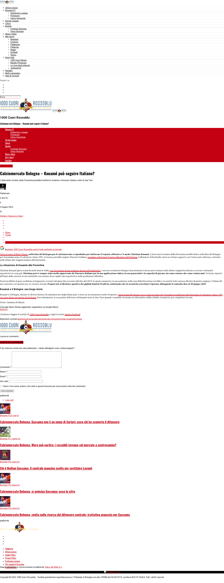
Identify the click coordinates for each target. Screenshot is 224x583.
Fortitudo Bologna (18, 29)
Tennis (13, 55)
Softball (14, 52)
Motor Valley (11, 34)
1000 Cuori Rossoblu (39, 314)
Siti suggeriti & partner (14, 564)
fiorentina (78, 319)
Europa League (12, 21)
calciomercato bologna (48, 319)
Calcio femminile (18, 18)
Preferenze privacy (12, 561)
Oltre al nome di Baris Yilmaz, (14, 254)
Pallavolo (14, 47)
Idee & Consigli (12, 76)
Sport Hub (9, 57)
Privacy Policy (10, 558)
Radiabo (9, 70)
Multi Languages (12, 73)
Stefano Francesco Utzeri (11, 216)
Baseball (14, 39)
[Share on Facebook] (114, 220)
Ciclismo (14, 42)
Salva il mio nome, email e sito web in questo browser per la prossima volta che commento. (44, 386)
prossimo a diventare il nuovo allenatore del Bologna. (113, 257)
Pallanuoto (15, 44)
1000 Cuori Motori (18, 60)
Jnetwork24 (15, 68)
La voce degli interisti (20, 65)
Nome (3, 371)
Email (3, 376)
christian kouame (66, 319)
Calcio (8, 23)
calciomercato (31, 319)
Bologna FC (10, 10)
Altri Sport (9, 36)
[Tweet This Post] (114, 223)
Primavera (15, 16)
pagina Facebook (72, 314)
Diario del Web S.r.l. (53, 567)
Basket (8, 26)
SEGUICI (4, 309)
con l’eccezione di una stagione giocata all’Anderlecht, (75, 270)
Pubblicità (9, 548)
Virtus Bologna (17, 31)
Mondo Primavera (18, 63)
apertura (21, 319)
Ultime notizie (11, 8)
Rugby (13, 50)
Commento (5, 367)
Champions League (19, 13)
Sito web (4, 381)
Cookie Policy (10, 555)
